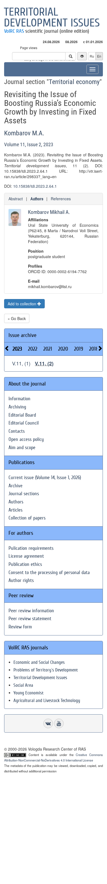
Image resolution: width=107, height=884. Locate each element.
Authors (36, 198)
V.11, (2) (44, 363)
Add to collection (22, 303)
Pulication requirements (31, 548)
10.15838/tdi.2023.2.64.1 (35, 186)
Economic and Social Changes (39, 662)
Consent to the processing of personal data (49, 572)
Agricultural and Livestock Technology (46, 700)
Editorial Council (24, 423)
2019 (78, 349)
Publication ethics (25, 564)
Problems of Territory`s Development (45, 670)
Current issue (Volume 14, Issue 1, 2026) (45, 477)
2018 (93, 349)
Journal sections (24, 494)
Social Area (23, 685)
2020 (63, 349)
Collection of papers (27, 518)
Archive (15, 486)
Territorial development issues (52, 17)
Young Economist (28, 692)
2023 (17, 349)
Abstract (16, 198)
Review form (20, 627)
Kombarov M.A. (24, 133)
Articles (15, 510)
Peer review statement (30, 619)
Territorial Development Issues (40, 677)
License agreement (26, 556)
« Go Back (17, 318)
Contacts (17, 431)
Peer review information (31, 611)
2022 (32, 349)
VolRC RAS (14, 31)
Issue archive (22, 335)
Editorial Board (22, 415)
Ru (92, 56)
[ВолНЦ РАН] (48, 723)
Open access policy (26, 439)
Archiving (17, 407)
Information (19, 399)
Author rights (21, 580)
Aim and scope (22, 447)
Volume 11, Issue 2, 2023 (28, 144)
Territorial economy (74, 82)
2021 (47, 349)
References (61, 198)
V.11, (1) (21, 363)
